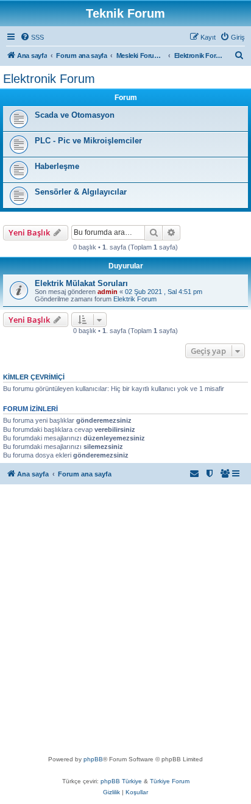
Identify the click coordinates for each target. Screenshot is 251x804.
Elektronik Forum (49, 78)
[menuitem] (32, 37)
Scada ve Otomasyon (75, 115)
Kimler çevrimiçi (34, 377)
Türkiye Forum (169, 781)
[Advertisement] (125, 622)
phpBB (93, 759)
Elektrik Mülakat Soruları (81, 283)
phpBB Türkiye (121, 781)
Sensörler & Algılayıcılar (81, 191)
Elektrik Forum (135, 299)
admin (107, 291)
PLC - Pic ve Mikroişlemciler (88, 140)
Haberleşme (57, 166)
